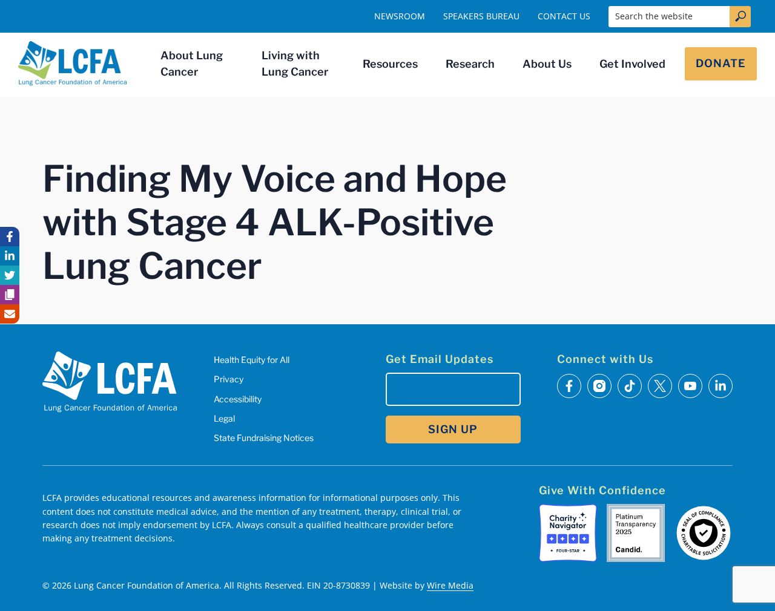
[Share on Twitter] (9, 275)
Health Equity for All (251, 360)
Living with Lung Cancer (295, 63)
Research (470, 63)
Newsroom (399, 16)
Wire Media (450, 585)
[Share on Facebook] (9, 236)
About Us (547, 63)
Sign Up (453, 429)
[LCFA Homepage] (72, 63)
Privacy (228, 379)
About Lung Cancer (191, 63)
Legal (224, 418)
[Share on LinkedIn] (9, 256)
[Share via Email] (9, 314)
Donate (721, 63)
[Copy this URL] (9, 294)
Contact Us (564, 16)
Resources (390, 63)
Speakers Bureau (481, 16)
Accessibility (238, 399)
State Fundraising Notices (264, 438)
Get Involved (632, 63)
